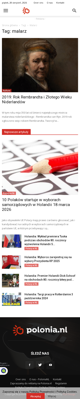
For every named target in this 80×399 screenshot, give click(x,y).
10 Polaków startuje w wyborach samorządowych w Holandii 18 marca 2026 (36, 204)
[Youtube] (50, 365)
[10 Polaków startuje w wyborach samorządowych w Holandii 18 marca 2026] (40, 167)
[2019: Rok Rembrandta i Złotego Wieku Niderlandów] (40, 65)
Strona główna (10, 25)
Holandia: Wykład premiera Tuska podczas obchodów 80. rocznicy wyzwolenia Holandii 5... (45, 240)
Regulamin (61, 383)
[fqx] (7, 371)
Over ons (38, 2)
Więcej (52, 396)
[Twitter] (40, 365)
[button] (74, 10)
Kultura (6, 90)
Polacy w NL (9, 193)
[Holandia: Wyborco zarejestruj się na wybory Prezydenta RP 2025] (11, 262)
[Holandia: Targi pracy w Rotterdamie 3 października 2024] (11, 299)
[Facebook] (29, 365)
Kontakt (60, 2)
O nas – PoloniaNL (39, 379)
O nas (50, 2)
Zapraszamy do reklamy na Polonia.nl (31, 383)
